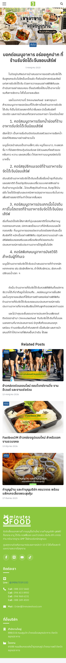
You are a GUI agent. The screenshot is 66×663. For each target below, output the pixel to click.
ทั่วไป (33, 44)
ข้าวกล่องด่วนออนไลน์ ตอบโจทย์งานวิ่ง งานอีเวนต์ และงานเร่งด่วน (30, 388)
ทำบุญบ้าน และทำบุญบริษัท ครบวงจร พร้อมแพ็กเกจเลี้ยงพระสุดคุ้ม (30, 491)
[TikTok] (30, 557)
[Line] (14, 557)
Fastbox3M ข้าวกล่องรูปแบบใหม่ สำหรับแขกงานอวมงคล (31, 439)
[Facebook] (6, 557)
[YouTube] (22, 557)
